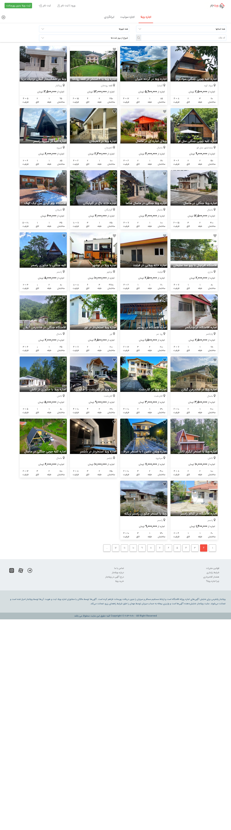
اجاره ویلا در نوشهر (104, 265)
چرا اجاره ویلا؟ (212, 581)
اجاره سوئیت (127, 17)
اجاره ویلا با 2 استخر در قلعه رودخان (93, 79)
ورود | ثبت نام (67, 6)
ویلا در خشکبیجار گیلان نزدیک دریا (43, 79)
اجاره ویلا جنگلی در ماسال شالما (146, 203)
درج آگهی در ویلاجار (114, 577)
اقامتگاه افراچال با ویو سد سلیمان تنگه (192, 265)
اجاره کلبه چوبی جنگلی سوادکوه (196, 79)
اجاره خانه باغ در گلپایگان (99, 203)
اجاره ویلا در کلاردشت (153, 389)
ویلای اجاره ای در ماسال (151, 141)
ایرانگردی (109, 17)
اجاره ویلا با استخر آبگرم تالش (197, 451)
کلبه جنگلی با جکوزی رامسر (48, 265)
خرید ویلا (119, 581)
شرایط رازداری (212, 572)
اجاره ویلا (145, 17)
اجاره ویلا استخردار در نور (100, 327)
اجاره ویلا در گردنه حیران (151, 79)
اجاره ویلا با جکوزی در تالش (48, 389)
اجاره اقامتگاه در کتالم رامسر (198, 513)
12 (116, 548)
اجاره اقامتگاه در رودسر (152, 327)
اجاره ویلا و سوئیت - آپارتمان (215, 5)
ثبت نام (46, 6)
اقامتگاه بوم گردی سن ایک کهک (45, 203)
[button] (138, 38)
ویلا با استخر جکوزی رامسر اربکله (145, 513)
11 (124, 548)
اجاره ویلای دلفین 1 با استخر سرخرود (143, 451)
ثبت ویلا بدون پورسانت (18, 6)
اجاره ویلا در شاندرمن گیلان (199, 389)
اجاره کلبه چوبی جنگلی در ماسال (45, 451)
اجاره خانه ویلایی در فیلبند (150, 265)
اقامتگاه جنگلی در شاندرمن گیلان (44, 327)
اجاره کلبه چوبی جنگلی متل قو (197, 141)
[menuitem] (66, 5)
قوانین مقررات (212, 568)
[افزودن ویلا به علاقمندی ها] (215, 49)
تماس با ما (119, 568)
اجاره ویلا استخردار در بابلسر (98, 451)
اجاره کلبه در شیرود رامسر (49, 141)
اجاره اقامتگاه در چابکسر (201, 327)
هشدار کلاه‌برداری (211, 577)
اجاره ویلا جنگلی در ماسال (200, 203)
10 (133, 548)
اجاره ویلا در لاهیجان (102, 141)
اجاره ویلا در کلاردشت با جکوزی (95, 389)
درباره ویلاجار (118, 572)
